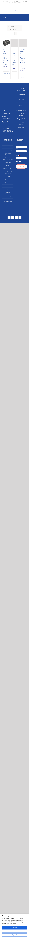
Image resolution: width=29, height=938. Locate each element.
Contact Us (8, 280)
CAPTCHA (18, 258)
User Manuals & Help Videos (8, 269)
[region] (14, 926)
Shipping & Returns (8, 283)
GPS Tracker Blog (7, 265)
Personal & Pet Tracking (21, 220)
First (17, 245)
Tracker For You (8, 259)
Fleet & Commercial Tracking (21, 196)
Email (18, 252)
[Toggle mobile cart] (23, 11)
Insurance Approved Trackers (21, 206)
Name (18, 241)
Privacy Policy (7, 286)
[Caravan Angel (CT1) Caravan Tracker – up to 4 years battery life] (23, 43)
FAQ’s (7, 262)
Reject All (14, 935)
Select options (5, 74)
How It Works (7, 244)
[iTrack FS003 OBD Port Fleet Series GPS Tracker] (6, 43)
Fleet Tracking (8, 247)
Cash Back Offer (8, 294)
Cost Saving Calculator (8, 250)
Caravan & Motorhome (21, 211)
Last (17, 250)
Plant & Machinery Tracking (21, 215)
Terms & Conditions (8, 289)
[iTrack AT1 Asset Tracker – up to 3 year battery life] (14, 92)
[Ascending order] (20, 26)
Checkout (7, 276)
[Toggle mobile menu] (26, 11)
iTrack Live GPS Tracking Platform (7, 297)
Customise (14, 931)
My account (8, 241)
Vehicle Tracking (21, 191)
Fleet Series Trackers (21, 201)
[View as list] (15, 33)
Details (8, 73)
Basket (8, 273)
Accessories (21, 224)
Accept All (14, 927)
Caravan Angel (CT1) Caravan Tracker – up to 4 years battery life (22, 58)
